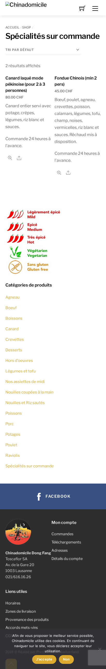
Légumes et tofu (20, 371)
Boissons (13, 318)
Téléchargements (66, 542)
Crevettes (14, 339)
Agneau (12, 297)
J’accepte (44, 659)
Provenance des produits (27, 619)
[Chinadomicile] (26, 4)
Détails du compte (67, 558)
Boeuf (11, 307)
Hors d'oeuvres (19, 360)
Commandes (62, 534)
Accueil (12, 27)
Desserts (13, 349)
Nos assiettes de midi (25, 381)
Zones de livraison (20, 611)
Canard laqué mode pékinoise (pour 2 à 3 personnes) (25, 84)
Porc (9, 423)
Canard (12, 328)
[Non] (99, 649)
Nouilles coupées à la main (29, 392)
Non (66, 659)
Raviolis (12, 455)
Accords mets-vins (21, 627)
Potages (12, 434)
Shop (26, 27)
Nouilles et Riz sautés (25, 402)
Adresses (59, 550)
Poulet (11, 444)
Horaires (12, 603)
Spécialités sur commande (29, 465)
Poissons (13, 413)
